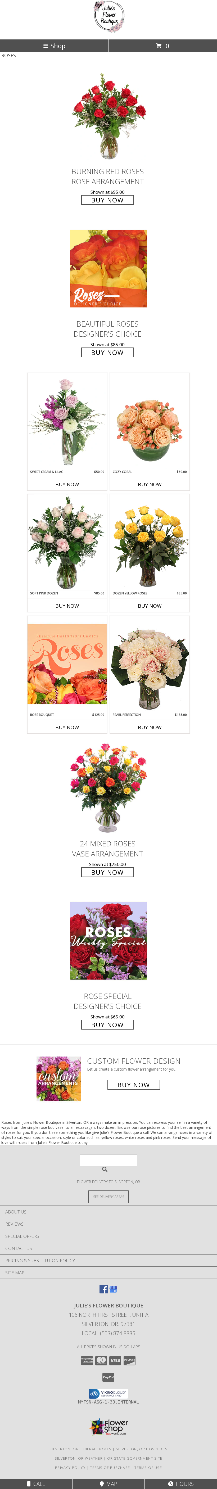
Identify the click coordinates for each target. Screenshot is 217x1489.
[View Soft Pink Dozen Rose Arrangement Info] (67, 542)
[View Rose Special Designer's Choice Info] (108, 940)
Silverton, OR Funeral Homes (80, 1449)
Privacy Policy (70, 1467)
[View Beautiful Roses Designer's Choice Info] (108, 268)
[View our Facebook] (104, 1292)
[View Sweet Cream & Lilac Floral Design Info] (67, 421)
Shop (58, 45)
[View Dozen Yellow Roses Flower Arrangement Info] (149, 542)
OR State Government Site (134, 1458)
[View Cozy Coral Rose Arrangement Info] (149, 421)
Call (38, 1483)
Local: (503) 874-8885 (108, 1333)
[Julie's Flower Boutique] (108, 31)
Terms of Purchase (110, 1467)
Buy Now (107, 200)
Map (110, 1483)
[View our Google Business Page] (113, 1292)
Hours (183, 1483)
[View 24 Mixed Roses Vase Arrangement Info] (108, 788)
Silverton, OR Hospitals (142, 1449)
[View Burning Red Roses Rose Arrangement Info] (108, 116)
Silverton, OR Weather (79, 1458)
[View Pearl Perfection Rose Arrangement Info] (149, 664)
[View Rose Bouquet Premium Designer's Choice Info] (67, 664)
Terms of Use (148, 1467)
